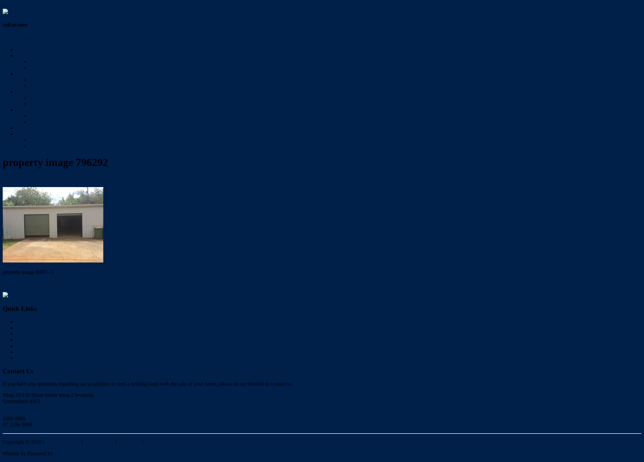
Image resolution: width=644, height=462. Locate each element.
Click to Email (18, 412)
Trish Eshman (45, 178)
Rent (21, 92)
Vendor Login (17, 5)
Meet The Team (46, 122)
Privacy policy (99, 442)
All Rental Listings (49, 98)
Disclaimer (129, 442)
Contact (24, 134)
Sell (20, 73)
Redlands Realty (62, 442)
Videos (23, 128)
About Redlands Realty (54, 116)
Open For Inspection (51, 67)
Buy (20, 55)
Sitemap (153, 442)
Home (22, 49)
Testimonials (43, 86)
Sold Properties (46, 79)
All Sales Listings (48, 61)
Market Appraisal (48, 146)
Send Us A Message (51, 140)
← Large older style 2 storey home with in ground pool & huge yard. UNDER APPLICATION (104, 283)
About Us (26, 110)
